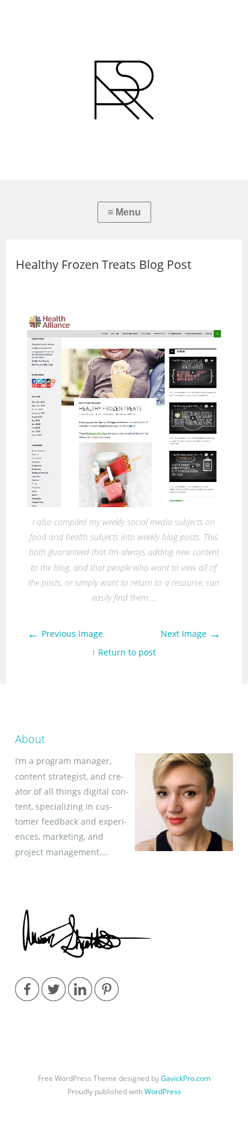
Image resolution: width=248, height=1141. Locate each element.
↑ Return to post (123, 652)
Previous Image (65, 633)
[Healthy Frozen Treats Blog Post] (123, 504)
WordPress (162, 1091)
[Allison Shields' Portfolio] (124, 90)
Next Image (191, 633)
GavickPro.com (186, 1078)
